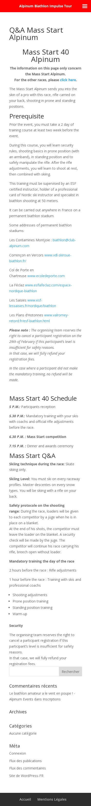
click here (68, 80)
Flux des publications (25, 760)
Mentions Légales (51, 799)
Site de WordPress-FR (26, 775)
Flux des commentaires (27, 768)
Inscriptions (52, 699)
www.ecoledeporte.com (46, 275)
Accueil (25, 799)
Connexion (17, 753)
